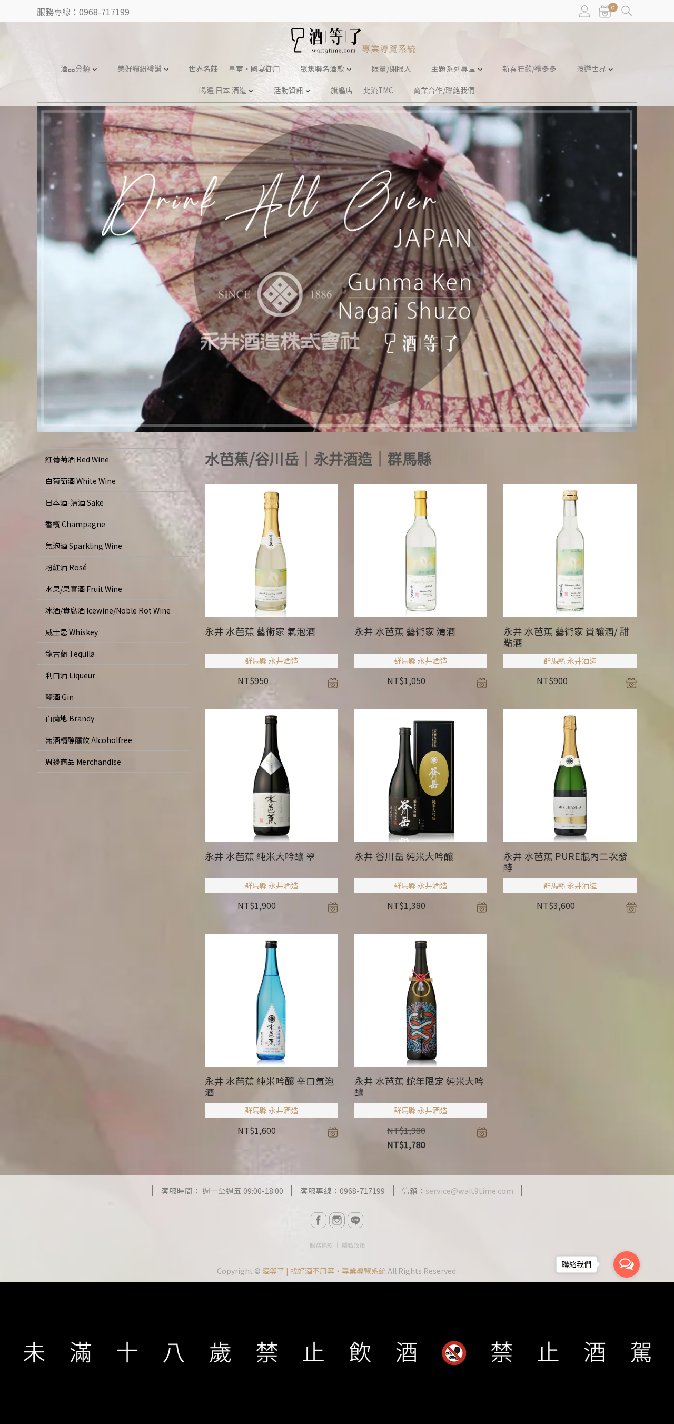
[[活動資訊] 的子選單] (308, 90)
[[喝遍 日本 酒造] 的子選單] (251, 90)
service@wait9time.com (469, 1190)
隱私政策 (353, 1245)
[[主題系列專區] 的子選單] (480, 69)
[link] (605, 11)
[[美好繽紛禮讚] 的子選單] (166, 69)
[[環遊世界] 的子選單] (610, 69)
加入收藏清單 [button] (333, 683)
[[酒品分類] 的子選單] (94, 69)
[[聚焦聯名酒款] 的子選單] (349, 69)
